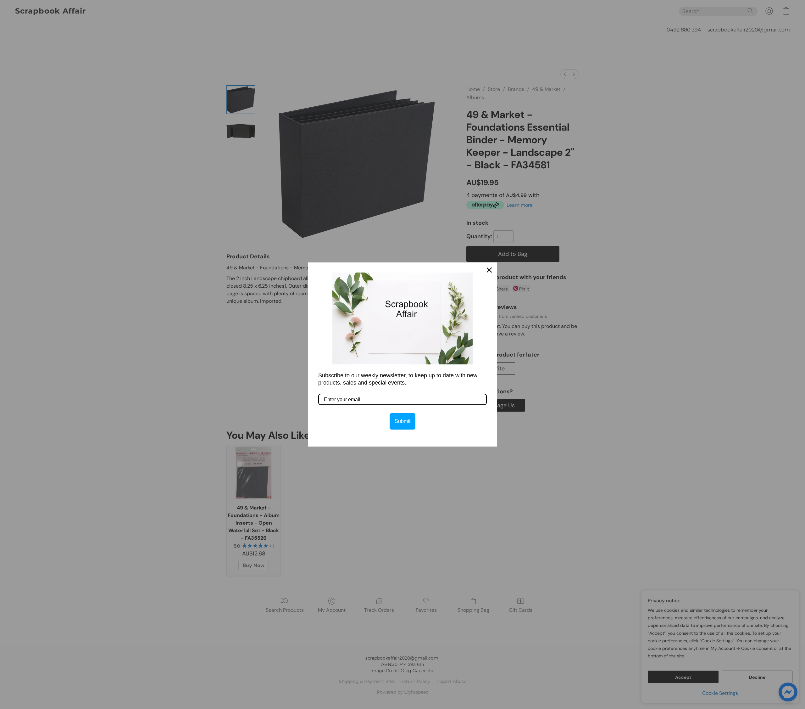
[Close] (489, 270)
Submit (402, 421)
